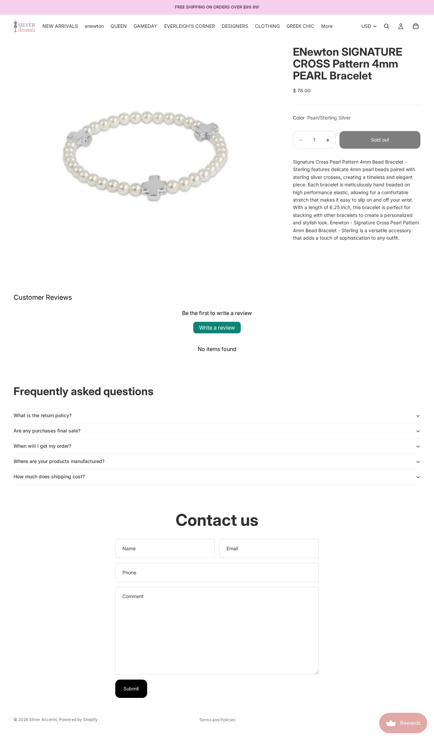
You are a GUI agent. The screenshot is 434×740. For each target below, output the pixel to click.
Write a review (217, 327)
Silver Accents (43, 719)
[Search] (386, 26)
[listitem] (327, 26)
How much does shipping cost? (49, 476)
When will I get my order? (42, 446)
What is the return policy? (43, 415)
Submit (131, 688)
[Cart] (415, 26)
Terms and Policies (217, 719)
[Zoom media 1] (145, 149)
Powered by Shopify (78, 719)
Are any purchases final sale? (47, 430)
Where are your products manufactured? (59, 461)
